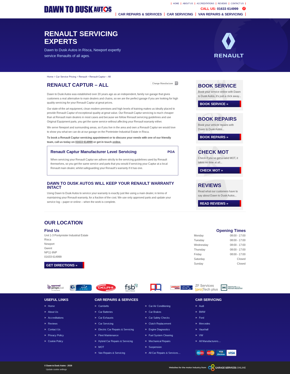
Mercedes (204, 323)
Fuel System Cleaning (161, 335)
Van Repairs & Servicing (220, 14)
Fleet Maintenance (108, 335)
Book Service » (214, 104)
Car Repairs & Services (140, 14)
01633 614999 (219, 8)
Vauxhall (203, 329)
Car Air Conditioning (159, 306)
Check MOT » (211, 170)
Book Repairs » (214, 137)
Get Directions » (61, 265)
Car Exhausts (105, 317)
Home (176, 3)
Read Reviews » (214, 203)
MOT (101, 347)
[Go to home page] (77, 9)
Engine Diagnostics (159, 329)
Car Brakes (155, 312)
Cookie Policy (55, 341)
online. (116, 142)
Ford (201, 317)
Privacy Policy (56, 335)
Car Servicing (180, 14)
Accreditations (205, 3)
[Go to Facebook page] (244, 8)
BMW (202, 312)
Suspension (155, 347)
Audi (201, 306)
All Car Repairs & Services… (165, 353)
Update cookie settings (56, 369)
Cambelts (103, 306)
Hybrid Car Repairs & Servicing (115, 341)
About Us (188, 3)
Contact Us (237, 3)
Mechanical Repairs (160, 341)
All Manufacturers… (210, 341)
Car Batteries (105, 312)
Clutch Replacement (160, 323)
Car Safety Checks (159, 317)
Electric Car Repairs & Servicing (116, 329)
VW (201, 335)
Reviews (222, 3)
